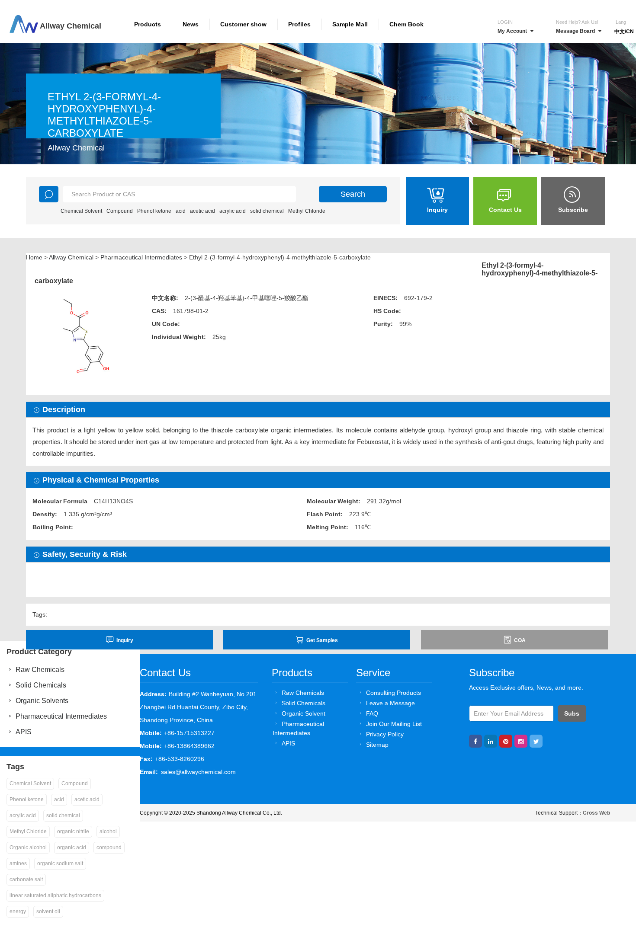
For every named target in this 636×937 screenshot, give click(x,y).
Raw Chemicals (303, 692)
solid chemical (267, 211)
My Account (512, 31)
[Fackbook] (475, 741)
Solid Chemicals (303, 703)
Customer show (243, 24)
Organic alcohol (28, 847)
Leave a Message (390, 703)
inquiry (124, 640)
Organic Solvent (303, 713)
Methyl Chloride (306, 211)
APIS (288, 743)
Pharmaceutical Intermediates (141, 257)
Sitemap (377, 744)
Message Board (575, 31)
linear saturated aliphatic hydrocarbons (55, 895)
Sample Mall (350, 24)
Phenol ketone (154, 211)
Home (34, 257)
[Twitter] (536, 741)
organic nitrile (73, 831)
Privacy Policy (385, 734)
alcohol (108, 831)
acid (181, 211)
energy (18, 911)
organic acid (71, 847)
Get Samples (322, 640)
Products (147, 24)
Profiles (299, 24)
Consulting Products (393, 692)
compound (109, 847)
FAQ (372, 713)
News (191, 24)
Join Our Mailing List (394, 723)
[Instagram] (520, 741)
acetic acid (202, 211)
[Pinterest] (505, 741)
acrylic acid (232, 211)
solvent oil (48, 911)
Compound (119, 211)
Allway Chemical (71, 257)
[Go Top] (613, 864)
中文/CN (624, 32)
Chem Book (406, 24)
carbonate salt (26, 879)
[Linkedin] (490, 741)
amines (18, 863)
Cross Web (596, 813)
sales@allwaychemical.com (198, 771)
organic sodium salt (60, 863)
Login (505, 22)
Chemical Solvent (81, 211)
